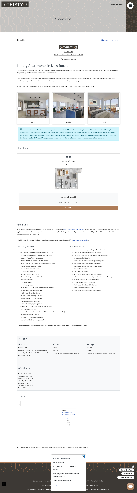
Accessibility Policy (97, 481)
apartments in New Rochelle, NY (73, 229)
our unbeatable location (80, 240)
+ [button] (19, 402)
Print (115, 40)
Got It (57, 485)
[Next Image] (117, 108)
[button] (33, 108)
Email (106, 40)
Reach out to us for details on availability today (80, 86)
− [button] (19, 404)
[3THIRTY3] (68, 422)
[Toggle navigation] (130, 5)
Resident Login (37, 481)
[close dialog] (83, 456)
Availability (72, 208)
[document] (68, 422)
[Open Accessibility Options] (4, 484)
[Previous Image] (19, 108)
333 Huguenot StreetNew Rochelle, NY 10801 (68, 413)
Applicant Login (117, 4)
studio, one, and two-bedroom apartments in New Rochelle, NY (79, 70)
